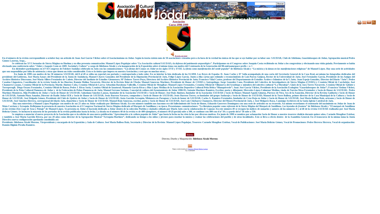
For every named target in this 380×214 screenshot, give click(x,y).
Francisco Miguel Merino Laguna (198, 149)
